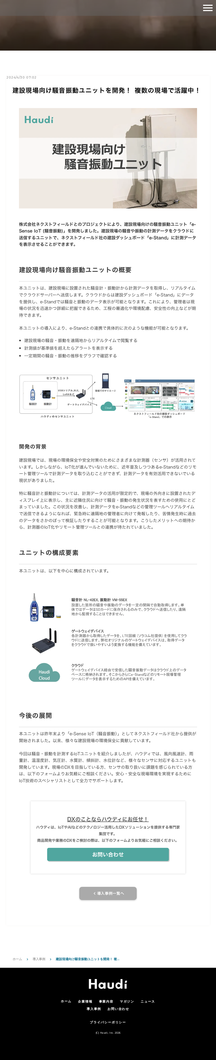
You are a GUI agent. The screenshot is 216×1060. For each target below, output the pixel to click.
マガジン (127, 1002)
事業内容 (106, 1002)
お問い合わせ (118, 1009)
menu (208, 8)
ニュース (148, 1002)
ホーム (17, 959)
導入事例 (39, 959)
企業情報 (85, 1002)
